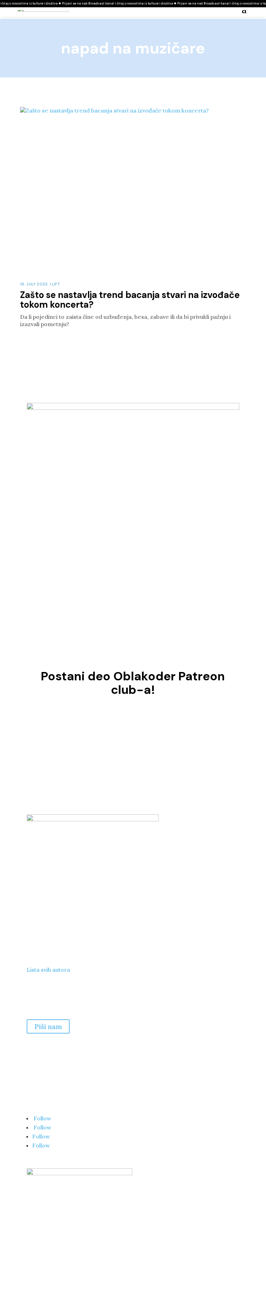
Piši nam (48, 1026)
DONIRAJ (133, 750)
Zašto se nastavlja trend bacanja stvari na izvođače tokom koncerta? (130, 300)
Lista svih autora (48, 969)
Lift (56, 284)
